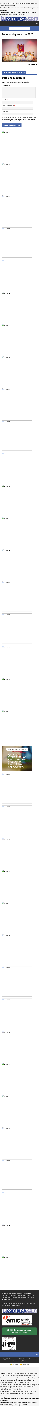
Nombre (4, 100)
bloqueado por (19, 1332)
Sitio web (5, 112)
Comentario (6, 85)
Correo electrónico (8, 106)
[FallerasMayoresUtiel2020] (19, 61)
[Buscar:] (19, 28)
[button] (36, 23)
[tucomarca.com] (19, 20)
